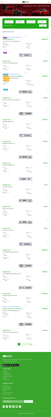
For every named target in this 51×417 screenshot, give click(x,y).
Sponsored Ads (7, 387)
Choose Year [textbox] (30, 22)
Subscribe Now (28, 401)
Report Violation (7, 389)
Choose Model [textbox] (20, 22)
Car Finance (6, 385)
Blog (5, 377)
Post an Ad (6, 372)
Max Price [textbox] (40, 22)
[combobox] (9, 21)
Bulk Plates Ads (7, 374)
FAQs (5, 390)
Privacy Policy (7, 394)
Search (43, 25)
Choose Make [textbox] (9, 22)
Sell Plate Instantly (8, 376)
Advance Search (8, 25)
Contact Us (6, 379)
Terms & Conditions (8, 392)
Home (5, 371)
